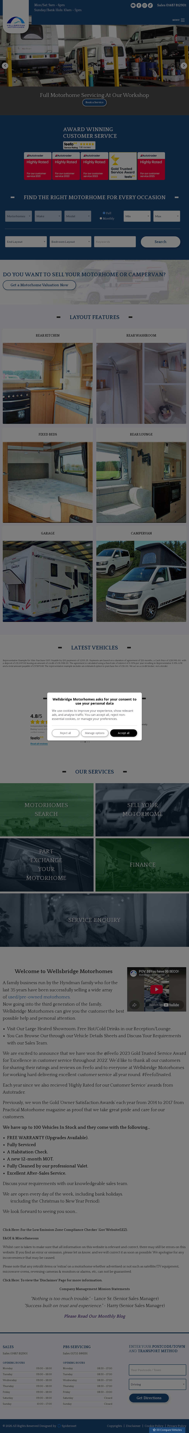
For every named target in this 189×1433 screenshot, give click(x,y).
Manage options (94, 733)
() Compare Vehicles (169, 1430)
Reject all (65, 733)
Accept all (123, 733)
